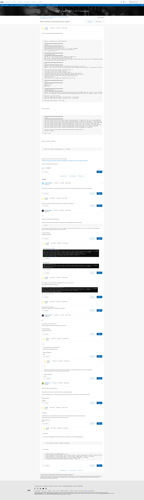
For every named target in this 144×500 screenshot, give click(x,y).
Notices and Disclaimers (54, 493)
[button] (101, 28)
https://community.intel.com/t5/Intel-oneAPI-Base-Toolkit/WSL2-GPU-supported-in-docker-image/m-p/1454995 (65, 160)
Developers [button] (27, 2)
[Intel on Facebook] (35, 488)
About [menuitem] (12, 5)
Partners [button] (34, 2)
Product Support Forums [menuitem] (31, 5)
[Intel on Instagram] (46, 488)
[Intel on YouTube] (43, 488)
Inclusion (75, 486)
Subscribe (90, 21)
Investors (56, 486)
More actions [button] (98, 21)
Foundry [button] (40, 2)
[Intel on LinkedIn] (40, 488)
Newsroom (51, 486)
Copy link (92, 193)
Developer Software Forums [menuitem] (20, 5)
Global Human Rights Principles (103, 493)
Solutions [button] (20, 2)
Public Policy (80, 486)
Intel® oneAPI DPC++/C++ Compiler (46, 18)
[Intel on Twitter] (38, 488)
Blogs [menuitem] (48, 5)
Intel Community (43, 16)
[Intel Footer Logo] (29, 490)
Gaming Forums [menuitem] (41, 5)
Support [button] (14, 2)
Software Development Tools (63, 16)
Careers (60, 486)
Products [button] (8, 2)
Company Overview (38, 486)
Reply (99, 171)
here (72, 474)
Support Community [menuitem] (4, 5)
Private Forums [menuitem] (54, 5)
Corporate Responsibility (68, 486)
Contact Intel (45, 486)
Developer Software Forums (52, 16)
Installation (48, 168)
